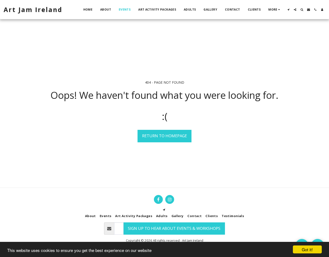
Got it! (307, 249)
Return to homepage (164, 135)
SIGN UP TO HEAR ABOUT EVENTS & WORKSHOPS (174, 228)
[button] (288, 9)
